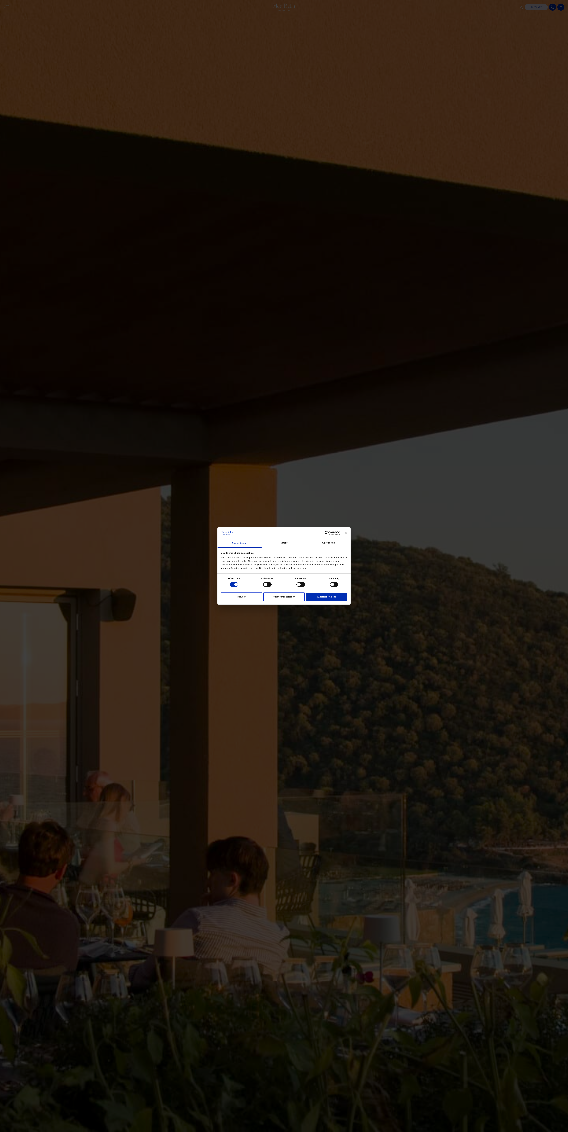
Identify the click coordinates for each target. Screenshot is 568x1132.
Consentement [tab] (239, 543)
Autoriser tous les (326, 597)
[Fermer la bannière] (346, 533)
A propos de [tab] (328, 543)
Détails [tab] (284, 543)
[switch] (267, 584)
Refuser (241, 597)
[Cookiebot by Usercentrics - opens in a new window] (327, 533)
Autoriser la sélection (284, 597)
